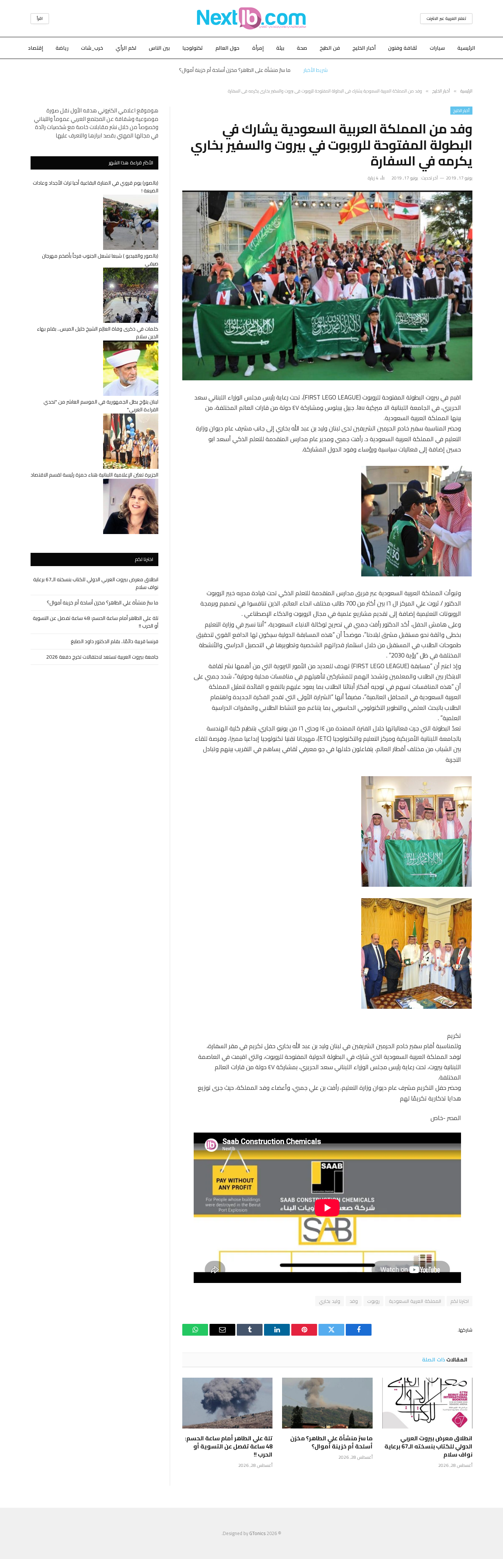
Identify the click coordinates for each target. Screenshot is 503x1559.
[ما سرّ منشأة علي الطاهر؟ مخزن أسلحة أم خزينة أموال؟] (327, 1403)
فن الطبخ (330, 48)
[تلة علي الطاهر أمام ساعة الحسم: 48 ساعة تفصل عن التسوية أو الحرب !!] (227, 1403)
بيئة (280, 48)
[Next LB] (251, 18)
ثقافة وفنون (402, 48)
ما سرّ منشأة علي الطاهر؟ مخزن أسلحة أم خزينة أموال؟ (235, 70)
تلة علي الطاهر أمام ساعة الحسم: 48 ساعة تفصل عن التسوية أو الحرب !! (228, 1446)
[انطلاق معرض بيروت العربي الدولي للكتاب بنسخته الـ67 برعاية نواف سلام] (427, 1403)
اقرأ (40, 18)
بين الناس (159, 48)
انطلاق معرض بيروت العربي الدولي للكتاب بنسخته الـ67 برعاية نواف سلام (428, 1446)
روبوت (373, 1301)
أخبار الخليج (364, 48)
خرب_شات (92, 48)
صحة (302, 48)
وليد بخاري (329, 1301)
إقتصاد (35, 48)
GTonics (257, 1533)
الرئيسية (466, 48)
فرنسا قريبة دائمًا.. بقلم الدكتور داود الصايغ (114, 641)
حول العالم (227, 48)
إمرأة (258, 48)
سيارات (437, 48)
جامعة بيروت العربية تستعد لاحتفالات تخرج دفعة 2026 (102, 657)
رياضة (62, 48)
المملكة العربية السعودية (415, 1301)
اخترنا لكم (459, 1301)
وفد (353, 1301)
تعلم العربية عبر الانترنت (446, 18)
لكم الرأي (126, 48)
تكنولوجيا (192, 48)
